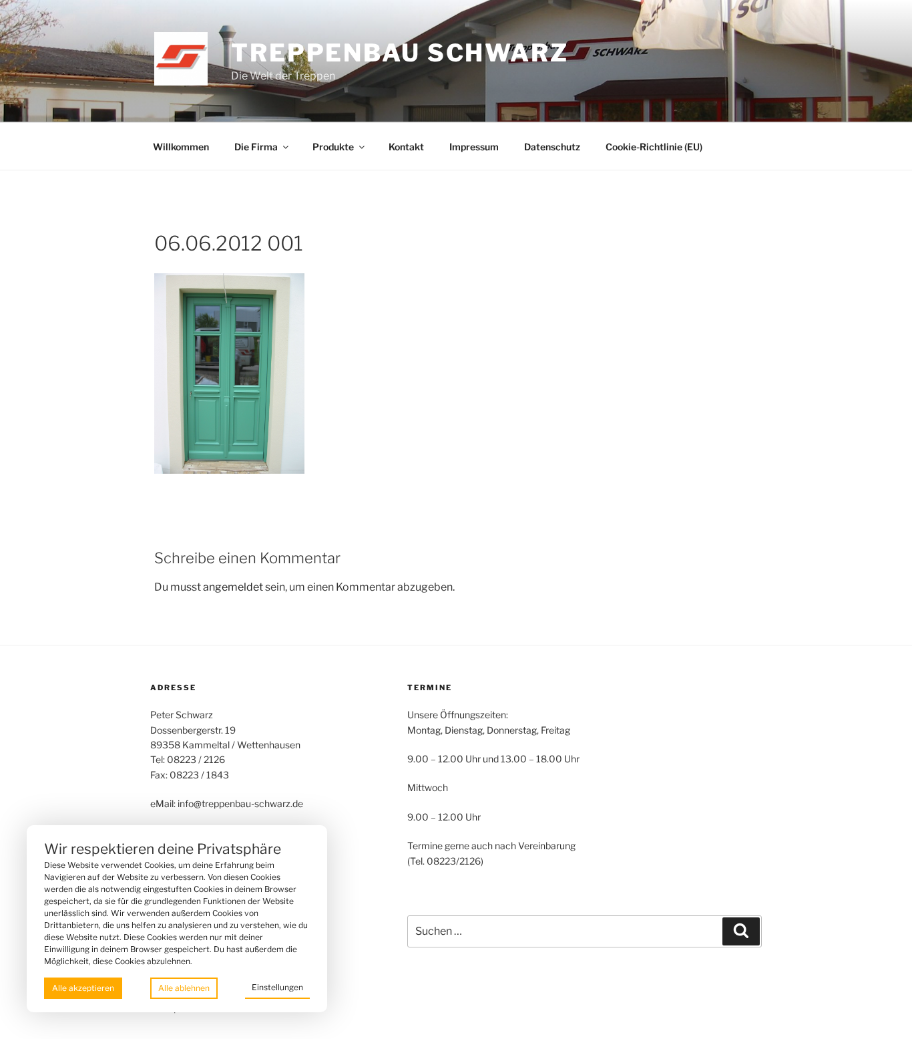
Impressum (474, 146)
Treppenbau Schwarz (400, 52)
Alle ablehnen (184, 988)
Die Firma (256, 146)
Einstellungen (277, 987)
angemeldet (233, 587)
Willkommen (181, 146)
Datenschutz (552, 146)
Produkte (333, 146)
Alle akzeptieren (83, 988)
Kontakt (406, 146)
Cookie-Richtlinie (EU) (654, 146)
